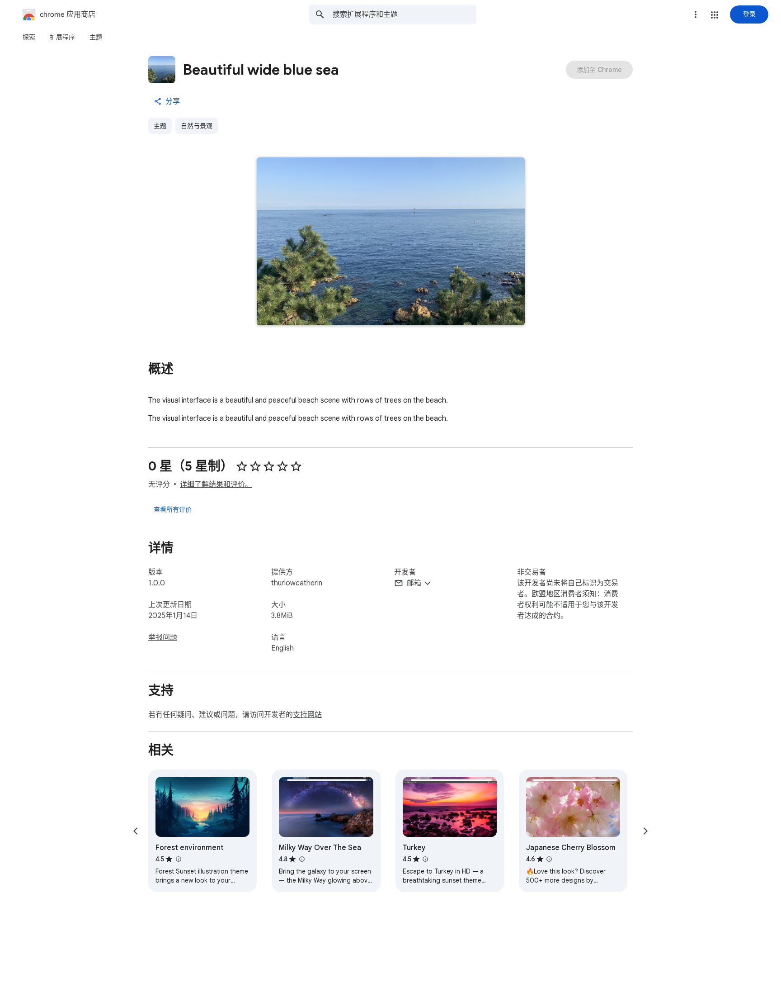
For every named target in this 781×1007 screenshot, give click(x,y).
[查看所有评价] (172, 509)
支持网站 (307, 714)
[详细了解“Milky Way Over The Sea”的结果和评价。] (301, 859)
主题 (160, 126)
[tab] (28, 37)
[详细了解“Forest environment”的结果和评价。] (178, 859)
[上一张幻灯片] (136, 831)
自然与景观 (196, 126)
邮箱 (414, 583)
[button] (715, 15)
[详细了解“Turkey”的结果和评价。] (425, 859)
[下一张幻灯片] (645, 831)
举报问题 (162, 637)
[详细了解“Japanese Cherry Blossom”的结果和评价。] (549, 859)
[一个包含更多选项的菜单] (696, 14)
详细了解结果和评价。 (216, 484)
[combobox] (404, 14)
